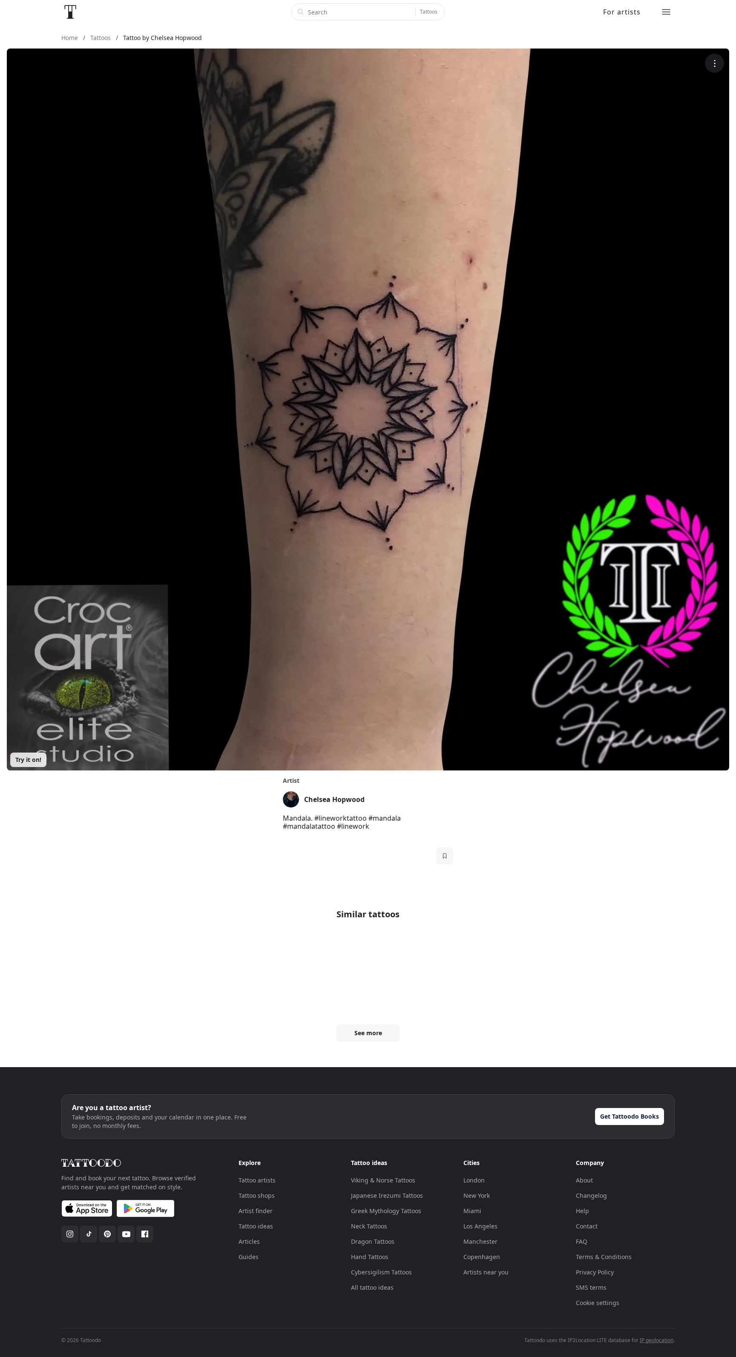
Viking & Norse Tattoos (383, 1180)
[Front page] (70, 12)
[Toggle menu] (666, 12)
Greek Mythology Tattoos (386, 1211)
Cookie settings (597, 1303)
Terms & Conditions (604, 1257)
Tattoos (428, 11)
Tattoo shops (257, 1195)
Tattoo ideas (256, 1226)
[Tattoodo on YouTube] (126, 1233)
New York (476, 1195)
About (584, 1180)
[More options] (714, 63)
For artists (622, 12)
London (474, 1180)
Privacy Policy (595, 1272)
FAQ (581, 1241)
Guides (249, 1257)
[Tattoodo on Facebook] (144, 1233)
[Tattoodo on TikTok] (88, 1233)
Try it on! (28, 760)
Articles (249, 1241)
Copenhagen (481, 1257)
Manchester (480, 1241)
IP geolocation (656, 1340)
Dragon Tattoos (372, 1241)
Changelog (591, 1195)
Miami (472, 1211)
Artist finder (256, 1211)
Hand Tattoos (369, 1257)
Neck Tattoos (369, 1226)
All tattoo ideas (372, 1287)
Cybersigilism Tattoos (381, 1272)
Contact (587, 1226)
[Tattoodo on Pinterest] (107, 1233)
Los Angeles (480, 1226)
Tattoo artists (257, 1180)
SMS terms (591, 1287)
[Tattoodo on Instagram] (69, 1233)
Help (582, 1211)
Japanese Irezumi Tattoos (387, 1195)
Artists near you (486, 1272)
